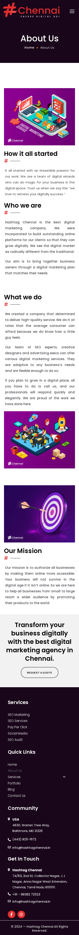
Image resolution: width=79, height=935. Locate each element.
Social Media (18, 733)
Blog (11, 789)
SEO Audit (15, 739)
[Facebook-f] (11, 914)
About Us (15, 770)
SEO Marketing (19, 714)
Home (29, 47)
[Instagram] (21, 914)
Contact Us (16, 795)
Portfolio (14, 783)
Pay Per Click (17, 727)
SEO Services (17, 721)
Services (14, 777)
